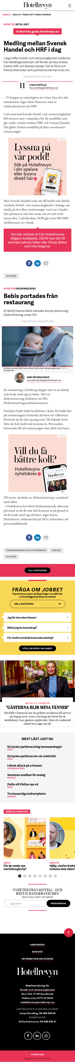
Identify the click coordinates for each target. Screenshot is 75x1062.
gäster (56, 550)
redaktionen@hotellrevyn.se (37, 1002)
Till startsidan (37, 570)
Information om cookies (37, 959)
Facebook (28, 1036)
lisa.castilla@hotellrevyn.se (43, 88)
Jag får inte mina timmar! (21, 617)
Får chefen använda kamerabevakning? (30, 637)
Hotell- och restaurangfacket (37, 989)
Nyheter (11, 276)
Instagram (46, 1036)
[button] (19, 876)
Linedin (37, 1036)
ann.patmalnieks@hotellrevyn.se (44, 380)
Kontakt (37, 952)
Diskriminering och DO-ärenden (26, 550)
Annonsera (37, 945)
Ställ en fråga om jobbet (37, 648)
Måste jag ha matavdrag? (22, 627)
